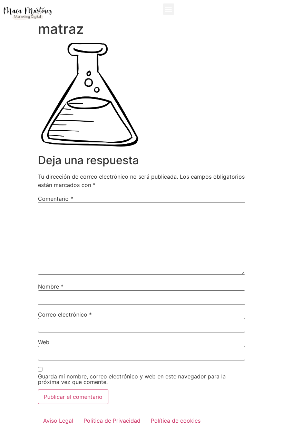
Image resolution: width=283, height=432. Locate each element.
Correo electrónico (65, 314)
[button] (168, 9)
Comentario (55, 198)
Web (43, 342)
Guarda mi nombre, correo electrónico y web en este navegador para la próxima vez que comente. (132, 379)
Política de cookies (176, 420)
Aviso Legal (58, 420)
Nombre (51, 286)
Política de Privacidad (112, 420)
